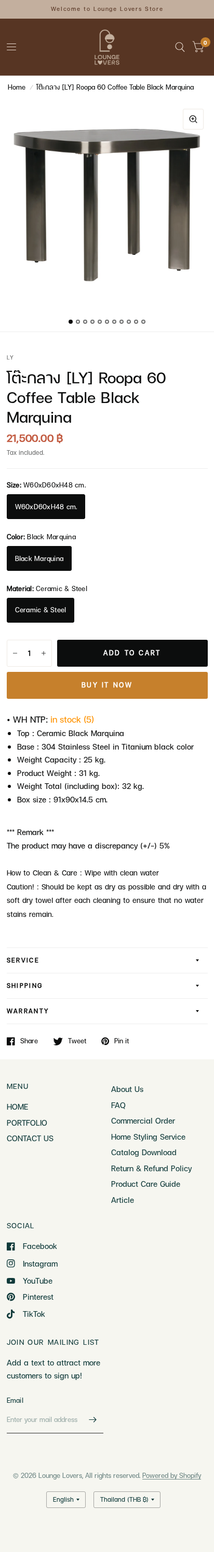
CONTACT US (30, 1138)
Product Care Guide (145, 1183)
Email (15, 1400)
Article (122, 1199)
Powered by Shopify (171, 1475)
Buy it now (107, 684)
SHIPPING (25, 985)
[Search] (180, 47)
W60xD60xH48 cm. (46, 506)
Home (16, 87)
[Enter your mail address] (93, 1419)
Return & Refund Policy (151, 1168)
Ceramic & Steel (40, 609)
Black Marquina (39, 558)
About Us (127, 1089)
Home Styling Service (148, 1136)
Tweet (77, 1041)
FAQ (118, 1105)
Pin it (121, 1041)
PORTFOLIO (27, 1122)
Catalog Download (144, 1152)
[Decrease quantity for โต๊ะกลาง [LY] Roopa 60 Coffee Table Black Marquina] (15, 653)
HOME (17, 1106)
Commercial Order (143, 1120)
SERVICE (23, 960)
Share (29, 1041)
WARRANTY (28, 1011)
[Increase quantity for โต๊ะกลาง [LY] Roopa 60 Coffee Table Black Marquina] (43, 653)
